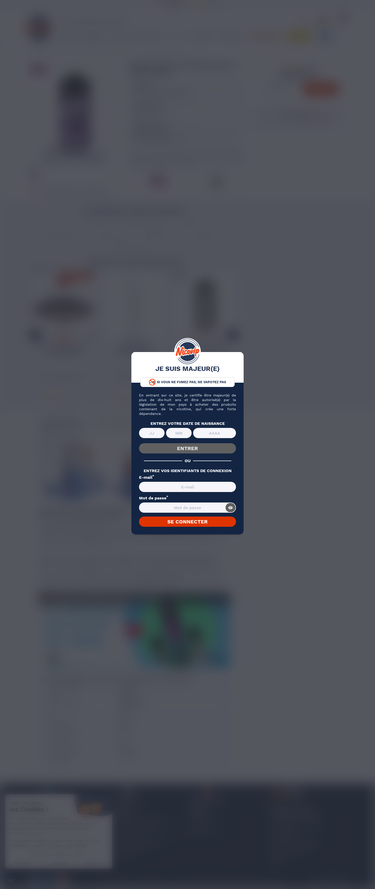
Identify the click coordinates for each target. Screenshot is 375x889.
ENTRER (187, 448)
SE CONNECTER (187, 522)
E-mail (146, 477)
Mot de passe (153, 498)
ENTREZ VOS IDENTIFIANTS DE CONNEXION (188, 471)
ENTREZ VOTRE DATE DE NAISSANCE (188, 423)
